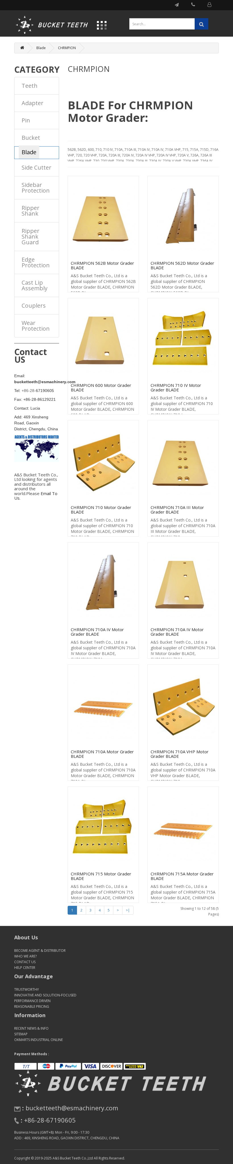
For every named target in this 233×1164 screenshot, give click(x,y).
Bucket (31, 137)
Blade (41, 47)
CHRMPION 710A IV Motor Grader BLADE (97, 632)
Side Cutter (36, 167)
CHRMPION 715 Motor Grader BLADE (101, 876)
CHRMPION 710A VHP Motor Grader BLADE (180, 754)
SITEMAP (21, 1034)
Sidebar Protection (36, 187)
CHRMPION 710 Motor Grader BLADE (101, 509)
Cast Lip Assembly (34, 285)
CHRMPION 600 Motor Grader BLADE (101, 387)
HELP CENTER (24, 967)
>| (128, 910)
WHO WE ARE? (25, 956)
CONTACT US (25, 961)
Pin (26, 120)
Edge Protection (36, 262)
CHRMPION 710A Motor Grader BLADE (102, 754)
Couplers (34, 305)
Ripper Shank (30, 210)
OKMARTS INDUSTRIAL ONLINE (38, 1039)
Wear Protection (36, 325)
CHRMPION (67, 47)
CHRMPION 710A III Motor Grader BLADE (177, 509)
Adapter (32, 103)
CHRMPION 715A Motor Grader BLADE (182, 876)
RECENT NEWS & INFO (31, 1028)
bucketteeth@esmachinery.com (72, 1107)
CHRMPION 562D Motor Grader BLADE (182, 265)
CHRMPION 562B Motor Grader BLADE (102, 265)
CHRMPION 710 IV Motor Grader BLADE (176, 387)
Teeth (30, 85)
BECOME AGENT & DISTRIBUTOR (40, 950)
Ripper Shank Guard (30, 236)
